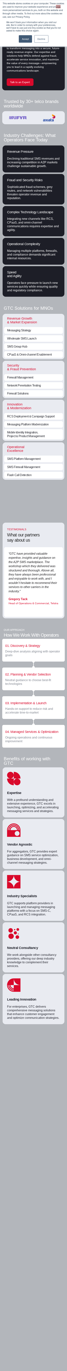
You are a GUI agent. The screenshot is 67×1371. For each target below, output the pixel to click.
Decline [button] (41, 38)
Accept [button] (25, 38)
